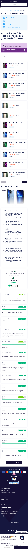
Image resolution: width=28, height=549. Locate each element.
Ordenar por (3, 56)
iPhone (10, 10)
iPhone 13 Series (16, 10)
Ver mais (14, 205)
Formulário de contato (14, 522)
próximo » (25, 181)
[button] (14, 8)
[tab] (14, 45)
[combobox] (14, 4)
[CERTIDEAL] (14, 1)
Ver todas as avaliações (14, 462)
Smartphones (5, 10)
